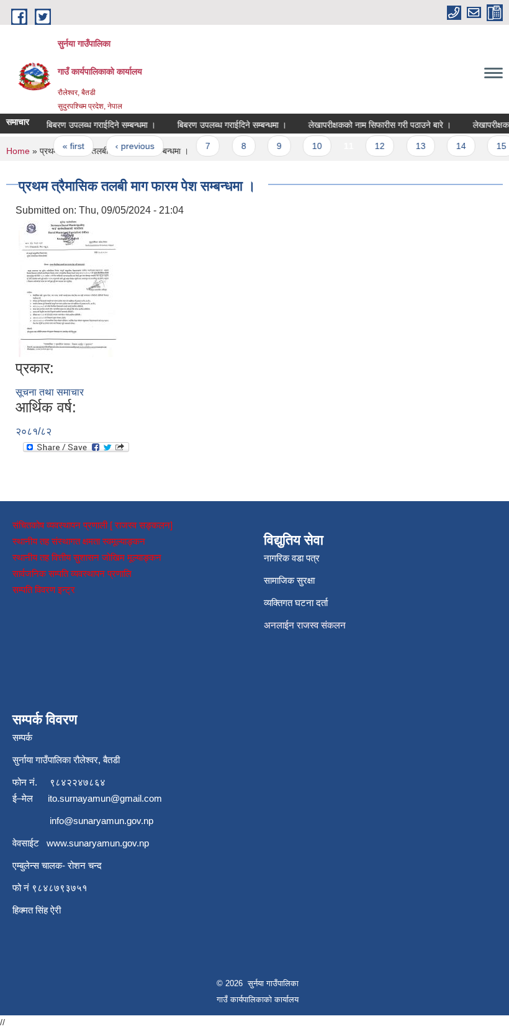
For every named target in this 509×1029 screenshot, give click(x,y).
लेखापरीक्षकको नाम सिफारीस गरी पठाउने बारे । (373, 125)
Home (18, 151)
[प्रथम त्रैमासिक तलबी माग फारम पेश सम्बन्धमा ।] (68, 288)
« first (68, 146)
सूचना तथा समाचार (50, 392)
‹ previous (128, 146)
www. (58, 843)
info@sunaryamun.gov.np (101, 820)
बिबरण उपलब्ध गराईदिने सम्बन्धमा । (95, 125)
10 (312, 146)
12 (374, 146)
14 (455, 146)
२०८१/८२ (34, 431)
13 (415, 146)
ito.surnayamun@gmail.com (105, 798)
